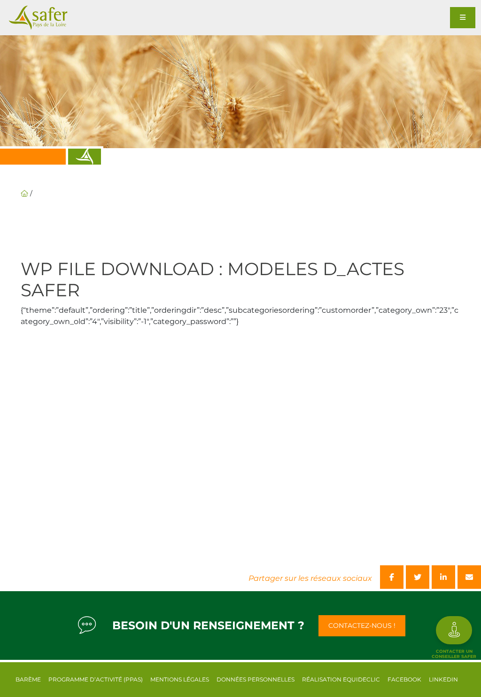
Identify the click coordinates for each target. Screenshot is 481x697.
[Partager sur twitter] (417, 577)
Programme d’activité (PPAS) (95, 679)
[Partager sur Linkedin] (443, 577)
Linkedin (443, 679)
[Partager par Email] (469, 577)
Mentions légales (179, 679)
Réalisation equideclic (341, 679)
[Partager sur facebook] (391, 577)
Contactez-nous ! (362, 625)
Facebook (404, 679)
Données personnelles (256, 679)
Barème (28, 679)
